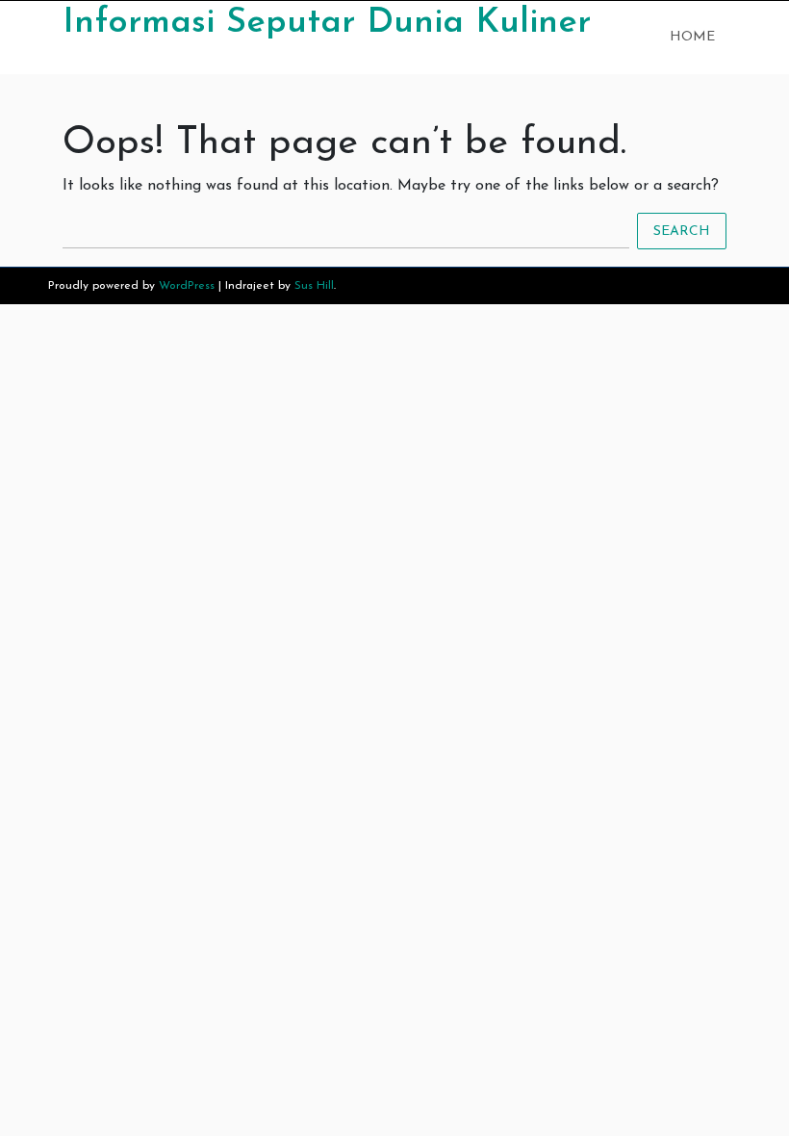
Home (692, 37)
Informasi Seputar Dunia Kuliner (327, 23)
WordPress (187, 286)
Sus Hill (314, 286)
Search (681, 231)
